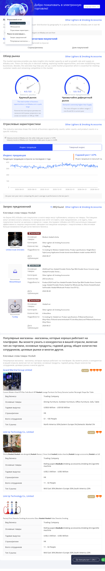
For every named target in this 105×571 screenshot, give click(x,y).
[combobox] (90, 6)
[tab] (28, 147)
